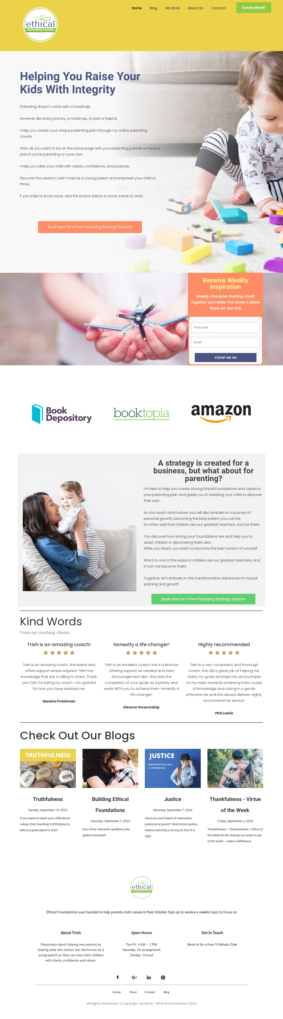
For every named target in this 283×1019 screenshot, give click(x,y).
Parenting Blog (33, 790)
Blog (153, 8)
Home (137, 8)
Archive (89, 790)
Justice (172, 799)
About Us (195, 8)
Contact (218, 8)
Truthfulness (48, 799)
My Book (173, 8)
